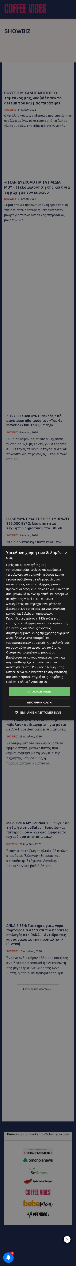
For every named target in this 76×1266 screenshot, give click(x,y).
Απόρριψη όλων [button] (39, 702)
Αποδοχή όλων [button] (39, 691)
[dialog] (38, 633)
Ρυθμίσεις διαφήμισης (48, 667)
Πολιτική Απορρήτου (32, 682)
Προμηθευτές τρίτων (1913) (25, 618)
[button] (38, 712)
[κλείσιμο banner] (67, 1239)
